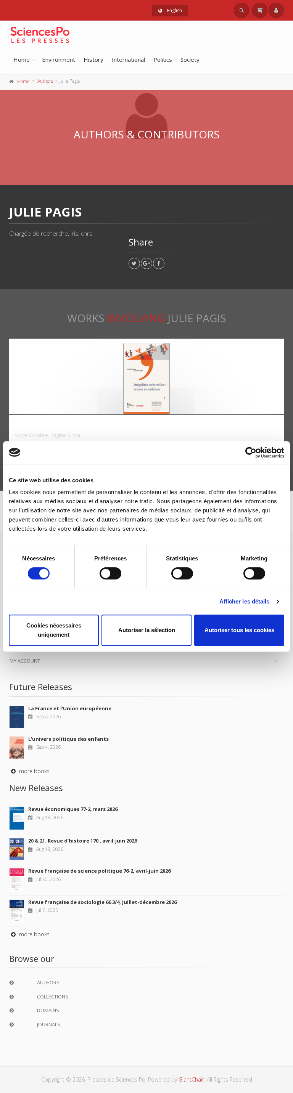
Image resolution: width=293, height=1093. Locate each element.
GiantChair (191, 1079)
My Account (25, 660)
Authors (45, 81)
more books (34, 771)
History (93, 59)
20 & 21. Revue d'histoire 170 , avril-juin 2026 (82, 840)
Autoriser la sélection (146, 630)
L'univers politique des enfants (68, 738)
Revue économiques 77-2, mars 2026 (73, 809)
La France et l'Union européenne (69, 708)
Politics (162, 59)
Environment (58, 59)
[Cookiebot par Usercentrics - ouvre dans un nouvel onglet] (250, 452)
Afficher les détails (244, 601)
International (128, 59)
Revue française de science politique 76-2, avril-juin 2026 (99, 870)
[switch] (110, 573)
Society (190, 59)
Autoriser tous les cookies (239, 630)
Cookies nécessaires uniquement (53, 630)
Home (21, 59)
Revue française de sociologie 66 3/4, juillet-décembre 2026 (102, 902)
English (174, 10)
